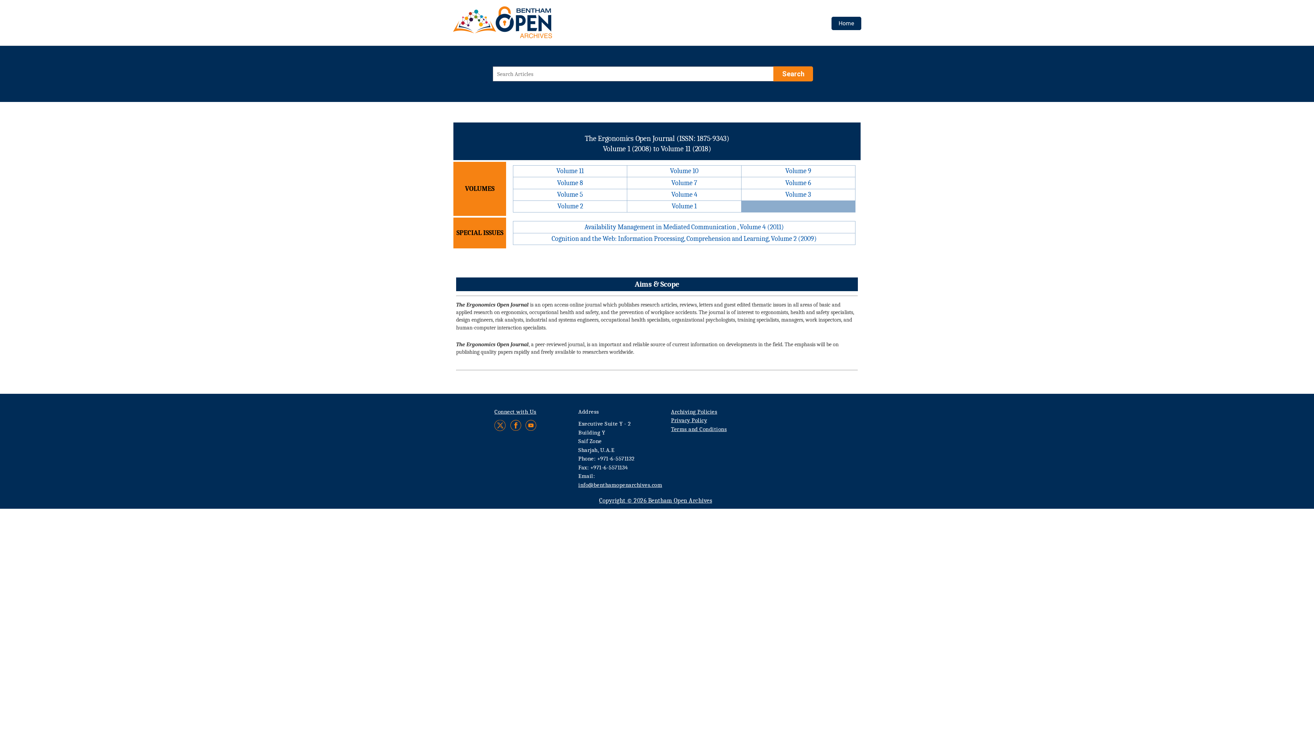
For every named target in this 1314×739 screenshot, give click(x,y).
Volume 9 (798, 171)
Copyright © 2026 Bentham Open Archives (655, 500)
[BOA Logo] (522, 25)
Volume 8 (570, 183)
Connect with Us (515, 412)
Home (846, 23)
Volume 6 (798, 183)
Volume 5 (570, 194)
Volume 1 (684, 206)
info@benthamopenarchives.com (620, 485)
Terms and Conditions (699, 429)
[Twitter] (500, 425)
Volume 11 (570, 171)
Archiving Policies (694, 412)
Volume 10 (684, 171)
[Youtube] (531, 425)
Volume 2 (570, 206)
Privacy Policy (689, 420)
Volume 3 (798, 194)
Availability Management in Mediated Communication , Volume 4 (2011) (684, 227)
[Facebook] (516, 425)
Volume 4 (684, 194)
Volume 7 (684, 183)
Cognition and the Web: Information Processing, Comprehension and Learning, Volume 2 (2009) (684, 239)
